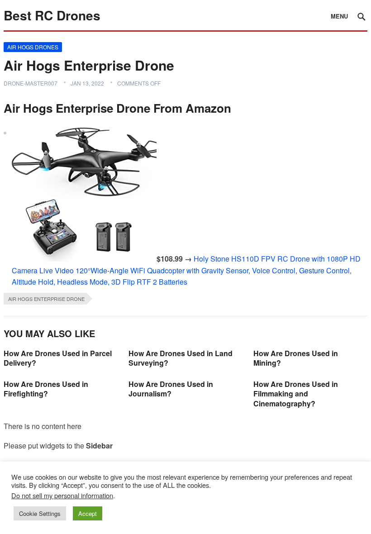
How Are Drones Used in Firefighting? (46, 389)
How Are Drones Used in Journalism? (170, 389)
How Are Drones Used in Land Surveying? (180, 358)
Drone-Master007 (30, 83)
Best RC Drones (52, 15)
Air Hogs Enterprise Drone (46, 298)
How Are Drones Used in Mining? (295, 358)
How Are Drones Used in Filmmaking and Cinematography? (295, 394)
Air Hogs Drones (32, 47)
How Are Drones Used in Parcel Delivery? (58, 358)
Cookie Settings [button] (40, 513)
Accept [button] (87, 513)
